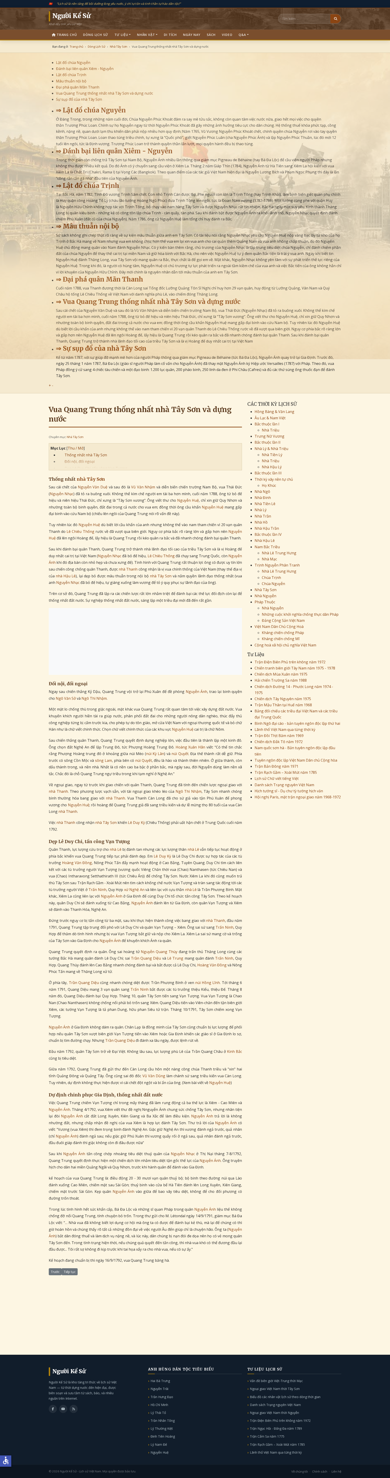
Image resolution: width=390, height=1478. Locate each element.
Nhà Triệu (270, 430)
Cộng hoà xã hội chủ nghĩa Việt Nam (285, 645)
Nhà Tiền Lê (265, 503)
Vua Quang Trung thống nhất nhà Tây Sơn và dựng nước (104, 93)
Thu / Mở (76, 448)
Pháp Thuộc (265, 601)
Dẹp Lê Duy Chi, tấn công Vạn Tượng (96, 468)
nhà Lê (115, 849)
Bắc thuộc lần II (268, 442)
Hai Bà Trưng (160, 1381)
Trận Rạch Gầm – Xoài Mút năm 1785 (286, 772)
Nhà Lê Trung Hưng (279, 552)
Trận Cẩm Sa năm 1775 (267, 1436)
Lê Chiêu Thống (80, 531)
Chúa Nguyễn (273, 583)
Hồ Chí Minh (159, 1405)
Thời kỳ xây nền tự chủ (274, 479)
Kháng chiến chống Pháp (283, 632)
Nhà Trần (263, 516)
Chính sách (319, 1471)
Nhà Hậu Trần (267, 528)
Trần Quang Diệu (146, 958)
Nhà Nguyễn (265, 595)
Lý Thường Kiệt (162, 1428)
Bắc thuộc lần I (267, 424)
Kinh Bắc (234, 1051)
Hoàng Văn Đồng (77, 862)
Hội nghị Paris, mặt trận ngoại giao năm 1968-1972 (298, 797)
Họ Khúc (269, 485)
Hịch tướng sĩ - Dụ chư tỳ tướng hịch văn (289, 790)
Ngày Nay (191, 35)
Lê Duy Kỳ (136, 822)
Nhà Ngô (262, 491)
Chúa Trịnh (271, 577)
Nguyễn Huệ (188, 500)
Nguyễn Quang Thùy (159, 951)
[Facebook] (53, 1409)
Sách (211, 35)
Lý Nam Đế (159, 1444)
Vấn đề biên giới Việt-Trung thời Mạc (276, 1381)
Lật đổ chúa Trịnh (71, 74)
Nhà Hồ (261, 522)
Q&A (242, 35)
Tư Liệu (121, 35)
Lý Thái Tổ (158, 1412)
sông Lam (103, 760)
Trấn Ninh (97, 889)
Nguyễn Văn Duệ (92, 487)
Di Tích (170, 35)
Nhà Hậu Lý (272, 466)
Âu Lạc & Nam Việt (270, 417)
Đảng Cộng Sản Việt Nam (283, 620)
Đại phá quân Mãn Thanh (77, 87)
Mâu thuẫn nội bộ (71, 81)
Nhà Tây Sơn (75, 437)
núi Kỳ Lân (155, 753)
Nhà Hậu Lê (265, 540)
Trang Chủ (67, 35)
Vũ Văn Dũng (153, 1075)
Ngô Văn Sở (66, 698)
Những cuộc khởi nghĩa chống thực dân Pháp (300, 614)
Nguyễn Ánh (196, 691)
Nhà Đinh (263, 497)
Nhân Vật (146, 35)
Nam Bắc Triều (267, 546)
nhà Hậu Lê (66, 575)
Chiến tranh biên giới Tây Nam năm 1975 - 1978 (295, 668)
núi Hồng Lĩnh (207, 982)
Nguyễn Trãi (159, 1389)
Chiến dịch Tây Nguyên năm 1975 (283, 698)
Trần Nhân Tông (163, 1420)
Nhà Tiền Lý (272, 454)
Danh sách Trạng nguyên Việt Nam (284, 784)
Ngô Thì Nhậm (94, 698)
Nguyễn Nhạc (61, 493)
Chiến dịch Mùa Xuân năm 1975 (281, 674)
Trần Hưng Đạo (162, 1397)
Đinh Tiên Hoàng (163, 1436)
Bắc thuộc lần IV (268, 534)
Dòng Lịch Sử (95, 35)
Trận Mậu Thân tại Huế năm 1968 (283, 704)
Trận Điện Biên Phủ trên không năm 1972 (290, 662)
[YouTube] (63, 1409)
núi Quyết (180, 753)
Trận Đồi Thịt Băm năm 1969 (279, 735)
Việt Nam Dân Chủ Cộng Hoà (279, 626)
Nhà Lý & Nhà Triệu (271, 448)
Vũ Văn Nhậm (143, 487)
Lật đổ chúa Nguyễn (73, 62)
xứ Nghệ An (134, 889)
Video (227, 35)
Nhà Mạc (269, 559)
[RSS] (74, 1409)
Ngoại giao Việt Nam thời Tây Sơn (275, 1389)
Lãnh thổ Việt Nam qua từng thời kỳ (285, 729)
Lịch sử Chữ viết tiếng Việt (277, 778)
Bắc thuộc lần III (268, 473)
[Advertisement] (145, 641)
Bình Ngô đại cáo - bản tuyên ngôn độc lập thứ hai (297, 723)
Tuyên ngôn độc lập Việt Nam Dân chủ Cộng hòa (296, 760)
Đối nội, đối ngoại (80, 461)
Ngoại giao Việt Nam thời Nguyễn (274, 1412)
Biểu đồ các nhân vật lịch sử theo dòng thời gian (285, 1397)
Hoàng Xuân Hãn (190, 747)
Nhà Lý (261, 509)
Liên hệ (336, 1471)
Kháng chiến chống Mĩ (280, 638)
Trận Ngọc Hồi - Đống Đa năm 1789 (276, 1428)
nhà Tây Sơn (91, 479)
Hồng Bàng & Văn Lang (274, 411)
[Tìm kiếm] (335, 18)
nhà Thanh (128, 569)
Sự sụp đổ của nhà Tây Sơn (79, 99)
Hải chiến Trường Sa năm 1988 (281, 680)
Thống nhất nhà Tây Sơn (86, 454)
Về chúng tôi (299, 1471)
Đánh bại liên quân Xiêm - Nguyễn (85, 68)
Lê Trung (175, 958)
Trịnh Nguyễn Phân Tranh (277, 565)
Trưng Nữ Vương (269, 436)
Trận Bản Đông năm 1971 (276, 766)
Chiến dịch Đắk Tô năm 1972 (279, 741)
